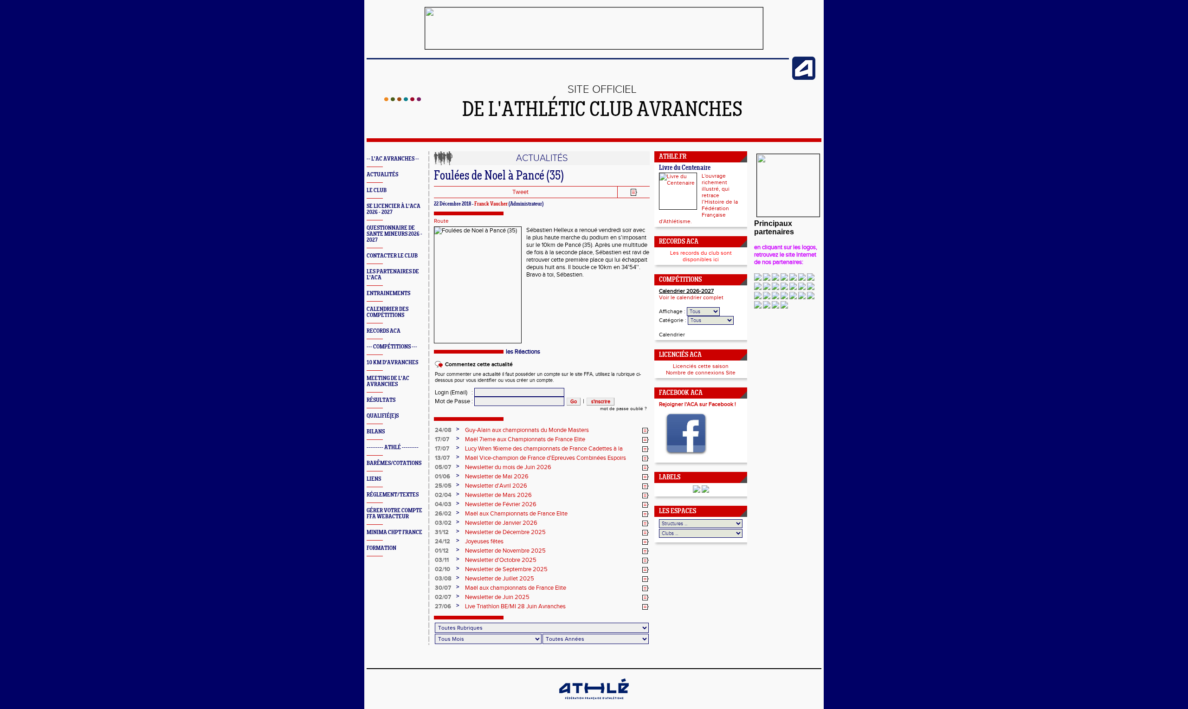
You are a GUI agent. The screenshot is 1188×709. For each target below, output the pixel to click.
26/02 (443, 513)
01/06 (442, 476)
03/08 (443, 578)
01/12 (442, 550)
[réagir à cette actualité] (645, 430)
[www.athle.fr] (803, 78)
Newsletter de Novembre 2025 (505, 550)
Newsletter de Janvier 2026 (501, 523)
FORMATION (381, 548)
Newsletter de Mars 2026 (498, 495)
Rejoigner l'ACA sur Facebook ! (697, 404)
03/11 (442, 560)
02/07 (443, 597)
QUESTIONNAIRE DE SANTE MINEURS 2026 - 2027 (394, 234)
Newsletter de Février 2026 (500, 504)
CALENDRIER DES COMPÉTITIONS (387, 312)
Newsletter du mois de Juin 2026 (508, 467)
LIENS (374, 479)
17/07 (442, 439)
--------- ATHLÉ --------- (393, 448)
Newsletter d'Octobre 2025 (500, 560)
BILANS (376, 432)
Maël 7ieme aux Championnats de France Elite (525, 439)
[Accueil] (402, 99)
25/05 (443, 486)
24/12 (442, 541)
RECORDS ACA (383, 331)
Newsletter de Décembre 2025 (505, 532)
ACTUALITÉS (382, 175)
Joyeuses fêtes (484, 541)
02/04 (443, 495)
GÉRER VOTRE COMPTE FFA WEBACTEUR (394, 514)
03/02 (443, 523)
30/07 (443, 588)
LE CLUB (377, 190)
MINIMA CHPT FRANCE (394, 532)
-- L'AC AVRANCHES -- (393, 159)
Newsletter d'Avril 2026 (496, 486)
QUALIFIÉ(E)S (383, 416)
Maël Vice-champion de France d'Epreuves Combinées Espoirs (545, 458)
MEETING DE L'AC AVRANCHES (388, 381)
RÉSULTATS (381, 400)
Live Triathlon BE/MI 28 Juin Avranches (515, 606)
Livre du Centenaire (684, 168)
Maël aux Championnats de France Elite (516, 513)
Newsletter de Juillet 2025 (499, 578)
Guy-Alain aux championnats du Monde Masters (527, 430)
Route (441, 221)
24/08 (443, 430)
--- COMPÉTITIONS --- (392, 347)
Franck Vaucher (491, 204)
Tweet (520, 192)
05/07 (443, 467)
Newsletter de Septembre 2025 (506, 569)
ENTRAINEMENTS (388, 293)
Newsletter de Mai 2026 (497, 476)
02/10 (442, 569)
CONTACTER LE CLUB (392, 256)
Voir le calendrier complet (691, 297)
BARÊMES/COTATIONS (394, 463)
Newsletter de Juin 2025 (497, 597)
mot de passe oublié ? (623, 409)
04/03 (443, 504)
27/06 (443, 606)
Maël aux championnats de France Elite (515, 588)
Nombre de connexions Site (701, 372)
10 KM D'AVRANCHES (392, 363)
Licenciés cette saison (701, 366)
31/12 (442, 532)
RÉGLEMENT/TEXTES (393, 495)
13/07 (442, 458)
